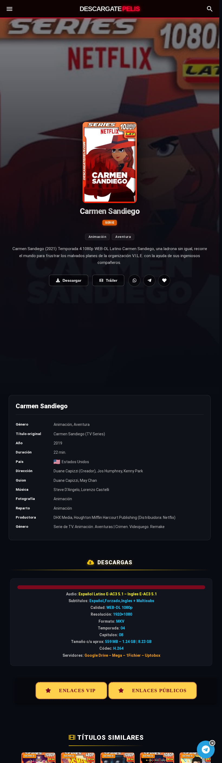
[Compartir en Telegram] (149, 280)
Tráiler (111, 280)
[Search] (209, 9)
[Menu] (9, 9)
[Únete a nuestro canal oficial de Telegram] (205, 749)
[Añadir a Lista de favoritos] (164, 280)
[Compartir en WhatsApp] (134, 280)
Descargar (72, 280)
